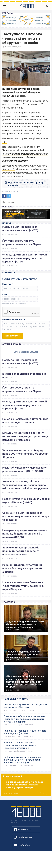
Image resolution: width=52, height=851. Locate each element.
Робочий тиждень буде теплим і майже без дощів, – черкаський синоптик (22, 568)
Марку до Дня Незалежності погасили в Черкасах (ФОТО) (20, 362)
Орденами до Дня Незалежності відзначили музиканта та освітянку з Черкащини (25, 516)
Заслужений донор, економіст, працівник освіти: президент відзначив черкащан (21, 551)
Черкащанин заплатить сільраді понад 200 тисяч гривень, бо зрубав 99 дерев (25, 454)
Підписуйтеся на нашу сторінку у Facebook (25, 184)
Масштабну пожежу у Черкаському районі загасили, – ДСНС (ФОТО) (24, 469)
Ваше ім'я (7, 284)
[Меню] (4, 6)
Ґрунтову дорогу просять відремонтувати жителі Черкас (22, 389)
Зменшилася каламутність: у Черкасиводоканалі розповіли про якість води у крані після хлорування (25, 485)
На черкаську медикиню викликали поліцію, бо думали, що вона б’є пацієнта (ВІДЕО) (24, 534)
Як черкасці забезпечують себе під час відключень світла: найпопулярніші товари (24, 785)
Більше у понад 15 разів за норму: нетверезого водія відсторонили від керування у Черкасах (25, 436)
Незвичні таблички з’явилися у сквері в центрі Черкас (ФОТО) (26, 500)
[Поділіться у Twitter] (9, 196)
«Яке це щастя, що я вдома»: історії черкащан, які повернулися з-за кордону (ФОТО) (24, 258)
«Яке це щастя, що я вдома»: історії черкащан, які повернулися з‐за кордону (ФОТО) (24, 405)
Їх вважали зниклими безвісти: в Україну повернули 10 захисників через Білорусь (23, 586)
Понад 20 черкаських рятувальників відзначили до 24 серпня (25, 420)
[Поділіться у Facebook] (4, 196)
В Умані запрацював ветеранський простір (24, 375)
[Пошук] (47, 6)
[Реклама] (26, 20)
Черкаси (10, 202)
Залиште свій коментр (13, 319)
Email (4, 294)
